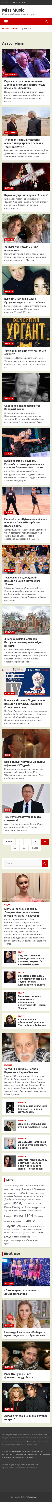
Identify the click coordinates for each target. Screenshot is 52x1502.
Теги (28, 1215)
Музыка (9, 292)
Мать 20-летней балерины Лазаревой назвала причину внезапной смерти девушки (21, 912)
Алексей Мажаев (33, 1189)
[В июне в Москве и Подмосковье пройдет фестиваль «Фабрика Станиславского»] (26, 682)
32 (15, 848)
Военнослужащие (23, 1199)
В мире (32, 1193)
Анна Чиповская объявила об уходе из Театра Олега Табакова (32, 1022)
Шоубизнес (12, 1226)
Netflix (12, 1190)
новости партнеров (22, 1233)
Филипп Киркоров (12, 1222)
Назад (9, 841)
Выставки (36, 1199)
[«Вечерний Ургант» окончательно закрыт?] (26, 332)
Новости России (19, 1211)
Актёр (18, 1190)
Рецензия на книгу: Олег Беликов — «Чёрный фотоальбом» (32, 1108)
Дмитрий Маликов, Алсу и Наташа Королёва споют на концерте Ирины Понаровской (32, 1164)
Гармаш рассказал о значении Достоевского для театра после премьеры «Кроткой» (24, 85)
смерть (19, 1240)
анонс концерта (30, 1226)
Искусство (30, 1203)
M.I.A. (6, 1190)
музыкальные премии (13, 1230)
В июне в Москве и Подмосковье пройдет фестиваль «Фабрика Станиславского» (24, 704)
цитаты (8, 1243)
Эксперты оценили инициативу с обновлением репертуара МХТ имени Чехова (32, 1002)
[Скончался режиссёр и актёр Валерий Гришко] (26, 387)
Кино (7, 755)
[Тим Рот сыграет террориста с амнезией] (26, 798)
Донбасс (8, 1204)
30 (36, 841)
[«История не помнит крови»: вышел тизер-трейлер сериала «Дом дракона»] (26, 121)
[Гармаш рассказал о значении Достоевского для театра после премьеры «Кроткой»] (26, 63)
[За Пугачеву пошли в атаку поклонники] (26, 228)
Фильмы (30, 1221)
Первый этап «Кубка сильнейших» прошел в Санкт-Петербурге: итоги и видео (25, 522)
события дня (31, 1240)
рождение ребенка (28, 1237)
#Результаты (19, 1185)
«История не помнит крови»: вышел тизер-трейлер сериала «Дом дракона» (23, 143)
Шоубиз (9, 188)
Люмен (43, 1207)
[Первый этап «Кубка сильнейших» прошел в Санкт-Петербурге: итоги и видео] (26, 500)
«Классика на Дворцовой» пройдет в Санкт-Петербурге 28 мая (22, 581)
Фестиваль (38, 1216)
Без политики (9, 1193)
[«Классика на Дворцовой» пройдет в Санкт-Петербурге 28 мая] (26, 559)
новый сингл (37, 1233)
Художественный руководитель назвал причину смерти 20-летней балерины (31, 960)
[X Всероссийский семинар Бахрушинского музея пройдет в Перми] (26, 620)
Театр (7, 905)
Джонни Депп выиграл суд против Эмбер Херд (32, 1125)
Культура (9, 571)
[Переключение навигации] (6, 21)
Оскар (30, 1211)
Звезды (18, 1203)
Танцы (8, 454)
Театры (18, 1215)
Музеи (7, 1210)
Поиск (45, 863)
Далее (35, 848)
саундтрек (9, 1240)
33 (24, 848)
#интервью (39, 1185)
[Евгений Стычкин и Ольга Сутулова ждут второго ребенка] (26, 280)
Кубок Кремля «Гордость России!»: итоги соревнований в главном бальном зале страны (24, 464)
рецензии (11, 1236)
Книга (7, 1207)
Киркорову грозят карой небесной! (26, 195)
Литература (11, 74)
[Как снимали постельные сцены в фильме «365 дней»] (26, 743)
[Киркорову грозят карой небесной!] (26, 176)
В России (22, 1193)
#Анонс (7, 1185)
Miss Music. (14, 10)
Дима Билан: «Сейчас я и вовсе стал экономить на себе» (32, 1144)
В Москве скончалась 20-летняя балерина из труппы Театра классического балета (32, 980)
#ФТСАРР (29, 1186)
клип (41, 1226)
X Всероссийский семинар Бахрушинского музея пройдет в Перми (23, 642)
